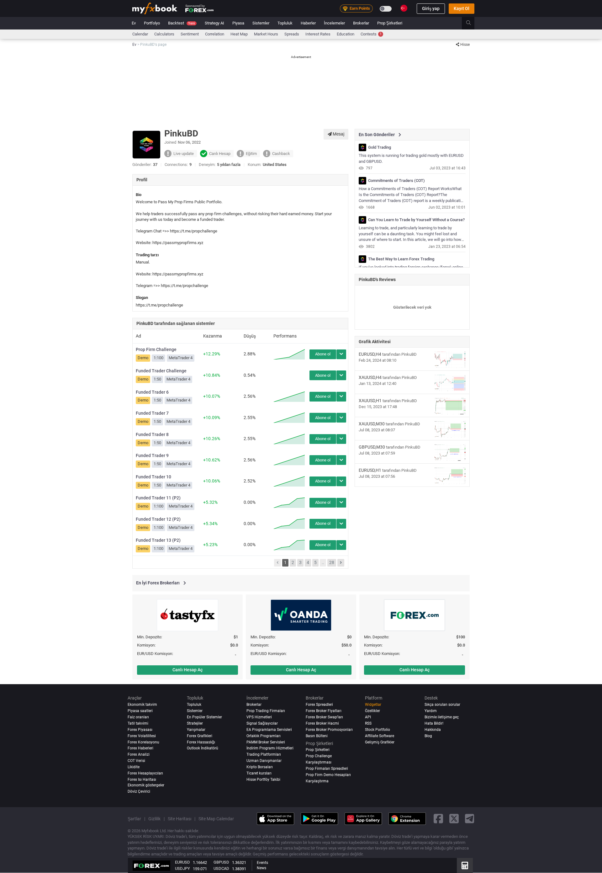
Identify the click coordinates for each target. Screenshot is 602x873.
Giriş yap (431, 8)
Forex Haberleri (140, 748)
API (368, 717)
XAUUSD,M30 (372, 423)
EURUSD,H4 (370, 354)
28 (331, 562)
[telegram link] (469, 818)
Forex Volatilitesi (142, 736)
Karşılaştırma (317, 781)
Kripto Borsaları (259, 767)
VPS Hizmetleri (259, 717)
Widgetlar (373, 704)
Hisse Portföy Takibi (263, 780)
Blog (428, 736)
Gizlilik (154, 818)
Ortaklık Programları (263, 736)
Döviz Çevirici (139, 791)
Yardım (431, 711)
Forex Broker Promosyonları (329, 729)
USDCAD (221, 868)
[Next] (340, 563)
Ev (134, 23)
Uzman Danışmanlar (264, 761)
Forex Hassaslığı (201, 742)
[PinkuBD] (362, 147)
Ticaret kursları (259, 773)
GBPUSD (221, 862)
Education (345, 34)
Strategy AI (214, 23)
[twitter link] (454, 818)
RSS (368, 723)
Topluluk (285, 23)
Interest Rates (317, 34)
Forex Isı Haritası (142, 780)
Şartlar (134, 818)
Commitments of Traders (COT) (396, 180)
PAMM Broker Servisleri (265, 742)
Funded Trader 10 (153, 476)
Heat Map (239, 34)
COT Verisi (136, 761)
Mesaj (338, 133)
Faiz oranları (138, 717)
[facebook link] (438, 818)
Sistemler (260, 23)
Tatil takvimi (138, 723)
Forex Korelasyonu (143, 742)
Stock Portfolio (377, 729)
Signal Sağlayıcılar (262, 723)
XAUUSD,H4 (370, 377)
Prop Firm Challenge (156, 349)
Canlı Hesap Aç (187, 669)
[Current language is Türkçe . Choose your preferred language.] (404, 8)
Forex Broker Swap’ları (324, 717)
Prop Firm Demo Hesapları (328, 775)
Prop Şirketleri (389, 23)
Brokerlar (361, 23)
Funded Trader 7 (152, 413)
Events (262, 862)
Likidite (134, 767)
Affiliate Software (379, 736)
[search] (472, 23)
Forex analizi (139, 755)
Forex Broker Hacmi (322, 723)
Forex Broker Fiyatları (323, 711)
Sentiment (190, 34)
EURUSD (182, 862)
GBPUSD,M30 (372, 447)
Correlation (214, 34)
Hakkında (433, 729)
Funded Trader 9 (152, 455)
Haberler (308, 23)
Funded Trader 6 (152, 392)
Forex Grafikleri (199, 736)
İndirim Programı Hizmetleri (269, 748)
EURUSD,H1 (370, 470)
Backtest (181, 23)
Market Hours (266, 34)
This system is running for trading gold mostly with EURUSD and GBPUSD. (411, 158)
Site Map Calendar (216, 818)
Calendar (140, 34)
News (261, 868)
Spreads (291, 34)
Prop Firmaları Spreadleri (327, 769)
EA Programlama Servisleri (269, 729)
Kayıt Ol (461, 8)
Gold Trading (379, 147)
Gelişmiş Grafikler (379, 742)
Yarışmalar (196, 729)
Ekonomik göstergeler (146, 785)
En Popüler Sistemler (204, 717)
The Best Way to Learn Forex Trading (401, 259)
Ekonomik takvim (142, 704)
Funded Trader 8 (152, 434)
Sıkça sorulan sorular (442, 704)
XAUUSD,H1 (370, 400)
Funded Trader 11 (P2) (158, 497)
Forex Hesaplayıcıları (145, 773)
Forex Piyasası (140, 729)
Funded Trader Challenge (161, 370)
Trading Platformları (263, 755)
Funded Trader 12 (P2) (158, 519)
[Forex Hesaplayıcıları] (465, 865)
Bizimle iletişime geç (442, 717)
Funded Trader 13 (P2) (158, 540)
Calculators (164, 34)
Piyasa (238, 23)
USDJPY (182, 868)
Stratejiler (195, 723)
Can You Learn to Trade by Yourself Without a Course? (416, 220)
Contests (371, 34)
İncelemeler (334, 23)
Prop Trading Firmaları (265, 711)
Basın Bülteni (317, 736)
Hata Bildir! (434, 723)
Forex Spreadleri (319, 704)
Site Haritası (179, 818)
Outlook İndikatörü (202, 748)
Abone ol (322, 354)
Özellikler (372, 711)
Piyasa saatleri (140, 711)
